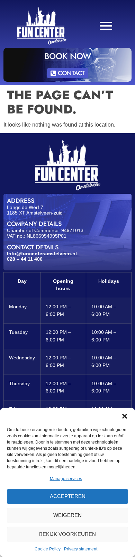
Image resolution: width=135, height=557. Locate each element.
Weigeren (67, 515)
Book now (67, 56)
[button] (124, 416)
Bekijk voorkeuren (67, 534)
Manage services (66, 478)
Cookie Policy (48, 549)
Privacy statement (80, 549)
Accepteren (68, 496)
